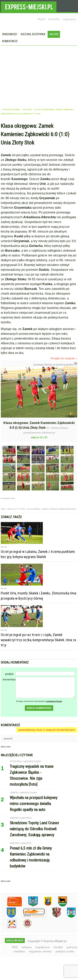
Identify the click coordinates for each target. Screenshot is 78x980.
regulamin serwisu (40, 951)
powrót (8, 738)
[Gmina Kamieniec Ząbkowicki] (8, 917)
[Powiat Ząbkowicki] (11, 906)
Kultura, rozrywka (33, 34)
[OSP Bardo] (24, 927)
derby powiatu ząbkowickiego (59, 509)
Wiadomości (9, 34)
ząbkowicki (69, 19)
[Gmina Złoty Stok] (53, 917)
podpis (9, 673)
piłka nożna (33, 509)
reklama (26, 947)
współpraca (42, 947)
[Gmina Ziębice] (68, 917)
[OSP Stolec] (9, 928)
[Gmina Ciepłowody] (59, 906)
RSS (15, 947)
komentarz (9, 679)
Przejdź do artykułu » (64, 358)
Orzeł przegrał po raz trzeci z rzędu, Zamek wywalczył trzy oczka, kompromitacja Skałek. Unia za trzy (38, 640)
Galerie (54, 34)
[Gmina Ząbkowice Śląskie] (30, 906)
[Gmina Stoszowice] (31, 917)
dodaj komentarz (39, 708)
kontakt (58, 947)
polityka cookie (65, 951)
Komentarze (10, 41)
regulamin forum (54, 701)
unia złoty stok (16, 509)
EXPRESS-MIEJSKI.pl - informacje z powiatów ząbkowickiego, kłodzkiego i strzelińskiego (28, 6)
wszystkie (54, 19)
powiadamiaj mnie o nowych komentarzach (46, 730)
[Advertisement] (39, 75)
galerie (27, 109)
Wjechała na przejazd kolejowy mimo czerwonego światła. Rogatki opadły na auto (33, 803)
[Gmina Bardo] (45, 906)
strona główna (11, 109)
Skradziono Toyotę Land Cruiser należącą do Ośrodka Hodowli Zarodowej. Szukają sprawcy (34, 828)
